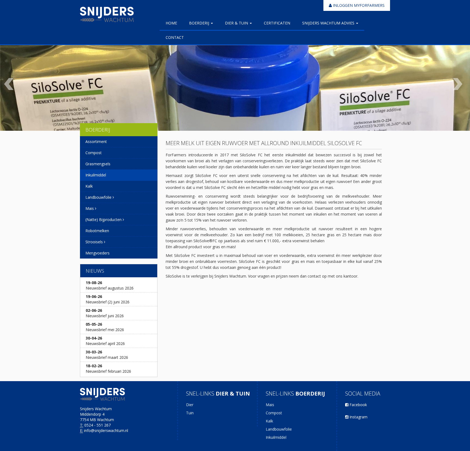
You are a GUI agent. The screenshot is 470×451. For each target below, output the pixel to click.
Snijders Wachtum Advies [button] (328, 23)
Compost (93, 152)
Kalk (89, 186)
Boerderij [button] (199, 23)
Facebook (357, 404)
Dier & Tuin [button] (237, 23)
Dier (189, 404)
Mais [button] (90, 208)
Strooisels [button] (94, 241)
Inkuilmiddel (95, 175)
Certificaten (277, 23)
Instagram (357, 416)
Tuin (190, 412)
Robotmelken (97, 230)
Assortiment (96, 141)
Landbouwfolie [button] (99, 197)
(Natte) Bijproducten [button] (104, 219)
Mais (270, 404)
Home (171, 23)
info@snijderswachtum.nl (106, 430)
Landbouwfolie (279, 429)
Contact (175, 37)
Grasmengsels (97, 163)
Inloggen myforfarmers (358, 5)
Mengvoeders (97, 253)
